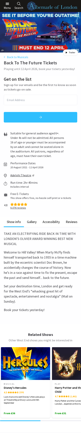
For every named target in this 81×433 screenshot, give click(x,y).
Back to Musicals (17, 57)
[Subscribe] (40, 117)
